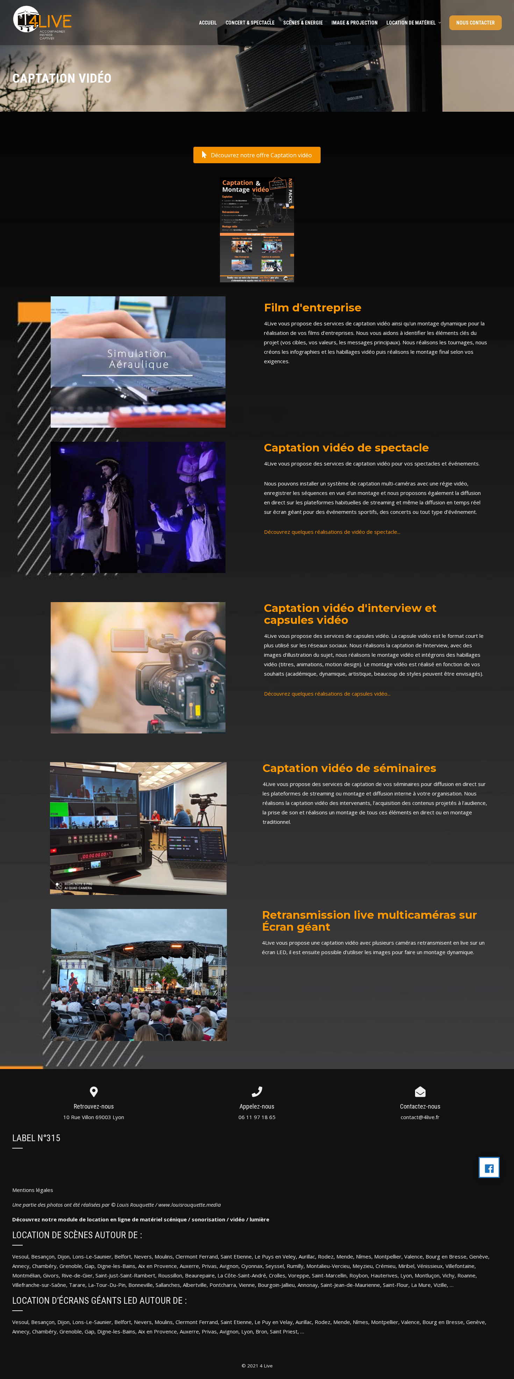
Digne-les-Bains (116, 1265)
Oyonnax (252, 1265)
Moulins (164, 1256)
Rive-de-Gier (77, 1275)
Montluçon (427, 1275)
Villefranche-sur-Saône (39, 1284)
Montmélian (26, 1275)
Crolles (277, 1275)
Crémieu (385, 1265)
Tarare (77, 1284)
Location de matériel (411, 23)
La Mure (421, 1284)
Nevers (143, 1256)
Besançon (43, 1256)
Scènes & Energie (303, 23)
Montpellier (387, 1256)
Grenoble (70, 1265)
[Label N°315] (489, 1167)
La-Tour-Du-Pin (107, 1284)
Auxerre (189, 1265)
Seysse (274, 1265)
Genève (478, 1256)
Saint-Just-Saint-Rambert (125, 1275)
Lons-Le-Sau (87, 1321)
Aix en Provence (157, 1265)
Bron (261, 1331)
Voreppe (298, 1275)
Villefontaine (459, 1265)
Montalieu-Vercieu (328, 1265)
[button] (257, 155)
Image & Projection (354, 23)
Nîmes (363, 1256)
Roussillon (170, 1275)
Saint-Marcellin (329, 1275)
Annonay (308, 1284)
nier (107, 1321)
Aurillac (307, 1256)
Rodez (322, 1321)
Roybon (358, 1275)
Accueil (208, 23)
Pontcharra (222, 1284)
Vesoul (20, 1256)
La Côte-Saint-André (241, 1275)
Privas (209, 1265)
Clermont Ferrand (197, 1256)
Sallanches (168, 1284)
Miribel (406, 1265)
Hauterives (384, 1275)
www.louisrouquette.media (189, 1204)
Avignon (229, 1265)
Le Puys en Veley (275, 1256)
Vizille (440, 1284)
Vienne (247, 1284)
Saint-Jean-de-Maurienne (350, 1284)
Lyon (406, 1275)
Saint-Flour (395, 1284)
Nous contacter (475, 23)
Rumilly (295, 1265)
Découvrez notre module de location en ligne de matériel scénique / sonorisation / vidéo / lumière (140, 1219)
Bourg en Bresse (446, 1256)
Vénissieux (430, 1265)
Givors (51, 1275)
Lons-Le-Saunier (92, 1256)
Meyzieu (362, 1265)
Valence (413, 1256)
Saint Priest (284, 1331)
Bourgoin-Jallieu (276, 1284)
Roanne (466, 1275)
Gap (89, 1265)
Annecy (20, 1265)
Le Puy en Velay (274, 1321)
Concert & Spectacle (250, 23)
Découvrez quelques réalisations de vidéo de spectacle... (332, 531)
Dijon (63, 1256)
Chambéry (44, 1265)
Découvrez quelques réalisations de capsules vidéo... (327, 693)
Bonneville (140, 1284)
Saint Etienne (236, 1256)
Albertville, (195, 1284)
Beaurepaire (200, 1275)
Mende (344, 1256)
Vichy (448, 1275)
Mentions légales (32, 1189)
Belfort (122, 1256)
